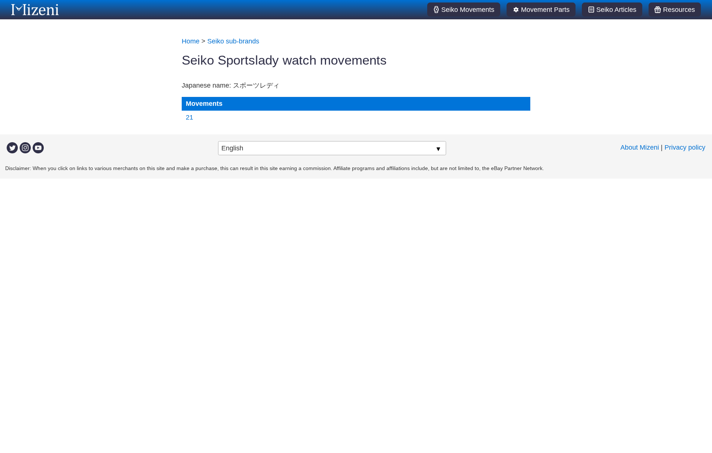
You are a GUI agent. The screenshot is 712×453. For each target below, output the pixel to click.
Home (191, 41)
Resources (679, 9)
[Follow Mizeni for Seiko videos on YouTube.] (38, 147)
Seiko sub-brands (233, 41)
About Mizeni (639, 147)
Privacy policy (685, 147)
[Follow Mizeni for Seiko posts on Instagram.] (25, 147)
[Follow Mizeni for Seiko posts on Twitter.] (12, 147)
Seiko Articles (616, 9)
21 (189, 117)
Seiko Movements (467, 9)
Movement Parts (545, 9)
